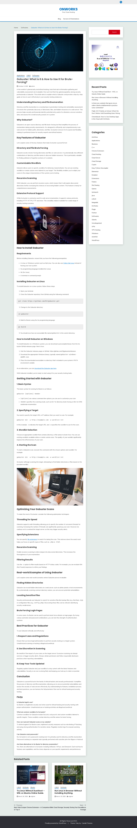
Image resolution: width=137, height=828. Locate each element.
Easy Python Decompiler (100, 168)
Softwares (35, 75)
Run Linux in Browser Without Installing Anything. (68, 791)
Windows (95, 233)
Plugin (94, 209)
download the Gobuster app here (45, 368)
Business (95, 144)
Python (94, 213)
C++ (93, 147)
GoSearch (95, 192)
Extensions (95, 178)
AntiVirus (95, 137)
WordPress (95, 240)
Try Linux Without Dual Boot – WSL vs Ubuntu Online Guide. (31, 791)
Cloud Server (96, 158)
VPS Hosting (96, 230)
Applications (21, 75)
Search (114, 32)
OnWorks (68, 9)
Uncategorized (97, 223)
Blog (59, 19)
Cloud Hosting (96, 154)
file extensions (32, 539)
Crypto (94, 164)
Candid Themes (87, 823)
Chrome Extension (98, 151)
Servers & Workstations (71, 19)
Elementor (95, 171)
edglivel (32, 796)
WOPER (94, 237)
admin (33, 86)
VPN (93, 226)
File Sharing (95, 185)
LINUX (28, 75)
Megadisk (95, 202)
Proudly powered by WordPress (56, 823)
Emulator (95, 175)
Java (93, 195)
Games (94, 189)
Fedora (94, 182)
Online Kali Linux (68, 263)
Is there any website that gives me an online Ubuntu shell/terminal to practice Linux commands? (104, 105)
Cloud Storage (96, 161)
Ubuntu (32, 787)
